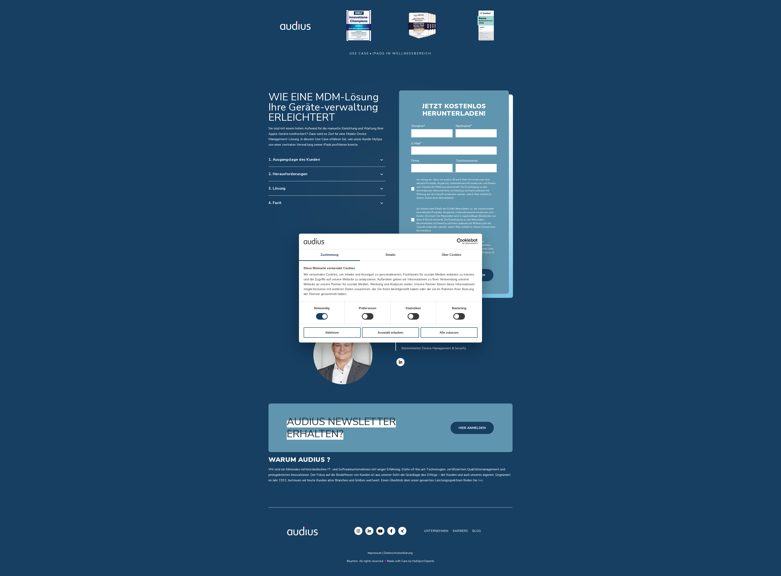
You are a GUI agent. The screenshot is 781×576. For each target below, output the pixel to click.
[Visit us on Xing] (402, 531)
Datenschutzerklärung (398, 553)
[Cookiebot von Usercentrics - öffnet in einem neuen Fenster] (460, 241)
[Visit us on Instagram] (358, 531)
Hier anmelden (472, 428)
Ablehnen (332, 332)
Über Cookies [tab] (451, 254)
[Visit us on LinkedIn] (369, 531)
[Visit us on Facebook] (391, 531)
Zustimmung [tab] (330, 254)
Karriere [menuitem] (460, 531)
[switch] (367, 316)
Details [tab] (391, 254)
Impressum (375, 553)
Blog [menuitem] (476, 531)
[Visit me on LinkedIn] (400, 362)
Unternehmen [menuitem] (436, 531)
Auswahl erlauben (390, 332)
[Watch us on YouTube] (380, 531)
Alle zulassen (449, 332)
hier (480, 480)
